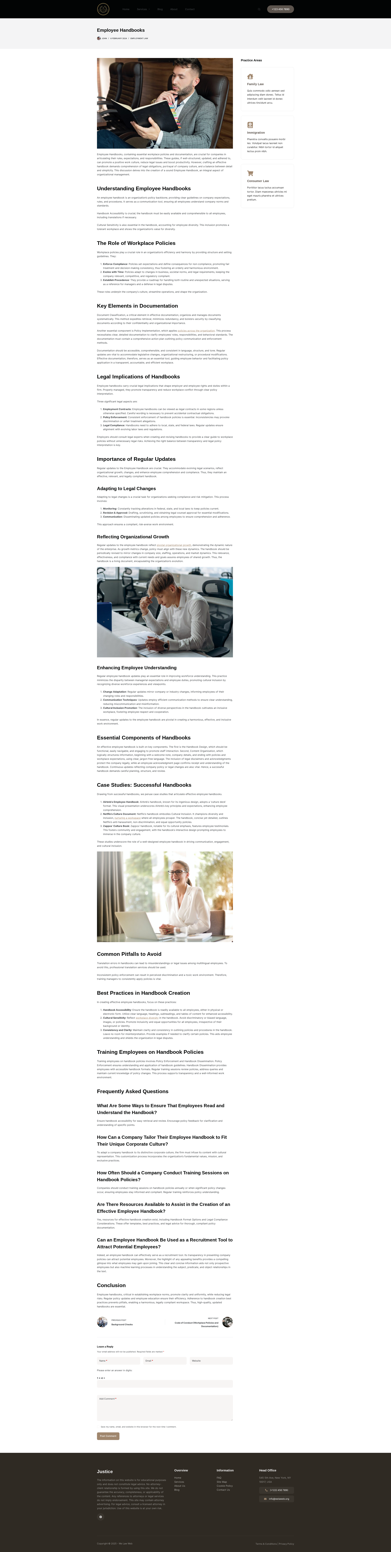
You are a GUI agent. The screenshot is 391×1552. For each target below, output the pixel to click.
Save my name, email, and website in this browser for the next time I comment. (139, 1427)
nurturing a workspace (128, 817)
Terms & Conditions (266, 1543)
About (173, 9)
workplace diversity (147, 1017)
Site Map (222, 1481)
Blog (160, 9)
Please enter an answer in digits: (114, 1370)
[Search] (259, 9)
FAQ (219, 1477)
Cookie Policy (225, 1485)
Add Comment (107, 1398)
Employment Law (139, 38)
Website (196, 1360)
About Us (179, 1485)
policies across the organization (196, 330)
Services (142, 9)
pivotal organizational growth (174, 545)
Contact (190, 9)
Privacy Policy (286, 1543)
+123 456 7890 (280, 9)
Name (103, 1360)
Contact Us (223, 1489)
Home (125, 9)
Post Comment (108, 1436)
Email (149, 1360)
